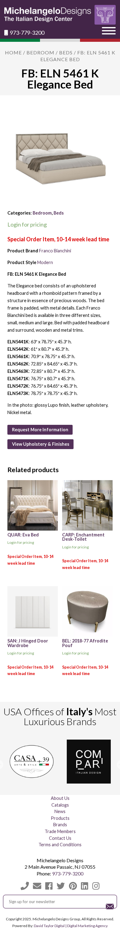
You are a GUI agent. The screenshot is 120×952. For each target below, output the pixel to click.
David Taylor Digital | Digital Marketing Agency (71, 925)
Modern (45, 262)
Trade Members (60, 831)
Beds (66, 52)
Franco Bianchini (55, 250)
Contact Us (60, 838)
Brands (60, 824)
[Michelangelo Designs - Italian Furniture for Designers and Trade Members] (59, 15)
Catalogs (60, 805)
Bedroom (40, 52)
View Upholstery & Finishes (40, 444)
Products (60, 818)
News (60, 811)
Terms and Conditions (60, 844)
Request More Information (40, 429)
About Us (60, 798)
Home (13, 52)
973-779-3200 (26, 33)
